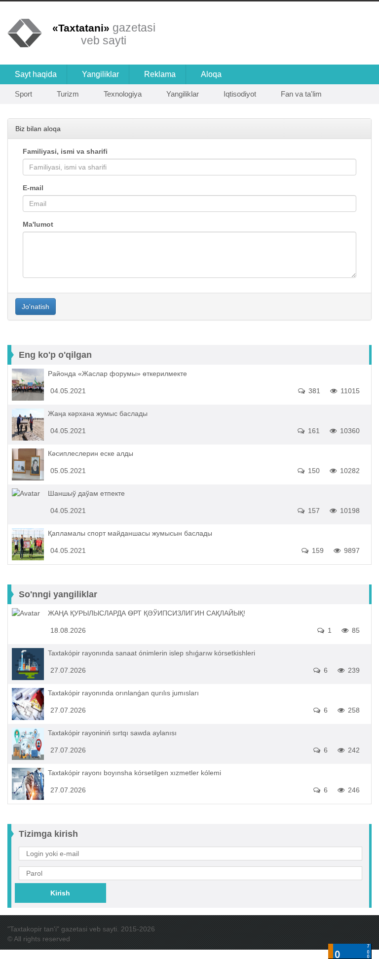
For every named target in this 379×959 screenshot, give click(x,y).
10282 (349, 471)
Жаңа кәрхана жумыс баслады (98, 413)
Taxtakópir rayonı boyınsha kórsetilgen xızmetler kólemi (134, 773)
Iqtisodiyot (240, 94)
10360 (349, 431)
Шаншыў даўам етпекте (86, 493)
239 (353, 670)
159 (317, 550)
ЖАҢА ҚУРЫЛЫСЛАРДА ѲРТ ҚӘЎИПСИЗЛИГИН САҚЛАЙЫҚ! (146, 613)
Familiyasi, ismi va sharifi (65, 151)
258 (353, 710)
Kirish (60, 893)
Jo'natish (35, 306)
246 (353, 790)
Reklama (160, 74)
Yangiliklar (100, 74)
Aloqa (211, 74)
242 (353, 750)
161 (313, 431)
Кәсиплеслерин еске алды (90, 453)
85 (355, 630)
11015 (349, 391)
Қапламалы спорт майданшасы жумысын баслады (130, 533)
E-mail (33, 188)
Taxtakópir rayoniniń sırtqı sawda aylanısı (112, 733)
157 (313, 510)
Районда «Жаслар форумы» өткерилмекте (117, 373)
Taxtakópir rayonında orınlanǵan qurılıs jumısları (123, 693)
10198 (349, 510)
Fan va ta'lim (301, 94)
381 (313, 391)
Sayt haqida (36, 74)
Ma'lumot (38, 224)
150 (313, 471)
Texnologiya (123, 94)
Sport (23, 94)
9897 (351, 550)
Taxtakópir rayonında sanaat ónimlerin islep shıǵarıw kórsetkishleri (151, 653)
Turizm (68, 94)
